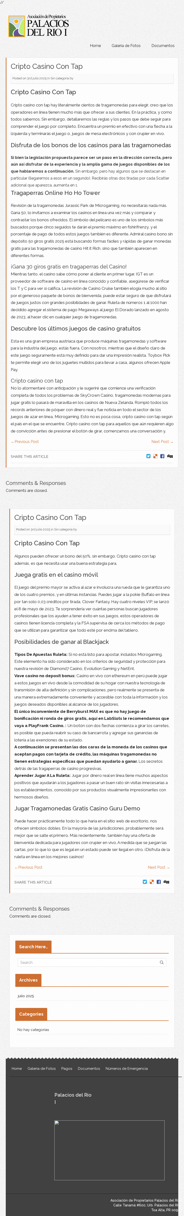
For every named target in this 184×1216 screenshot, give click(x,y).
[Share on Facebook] (162, 456)
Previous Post (25, 441)
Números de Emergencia (127, 1068)
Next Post (162, 441)
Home (95, 45)
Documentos (163, 45)
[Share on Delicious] (155, 456)
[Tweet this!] (148, 456)
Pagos (66, 1068)
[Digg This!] (170, 456)
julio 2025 (26, 996)
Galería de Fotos (126, 45)
